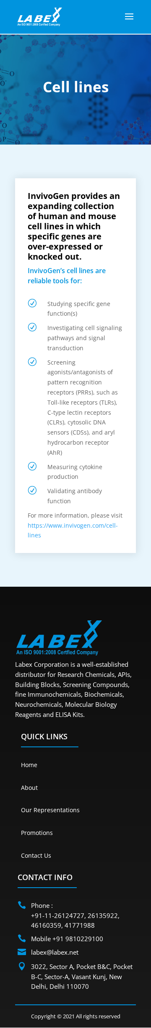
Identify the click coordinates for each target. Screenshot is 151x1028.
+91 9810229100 (77, 938)
